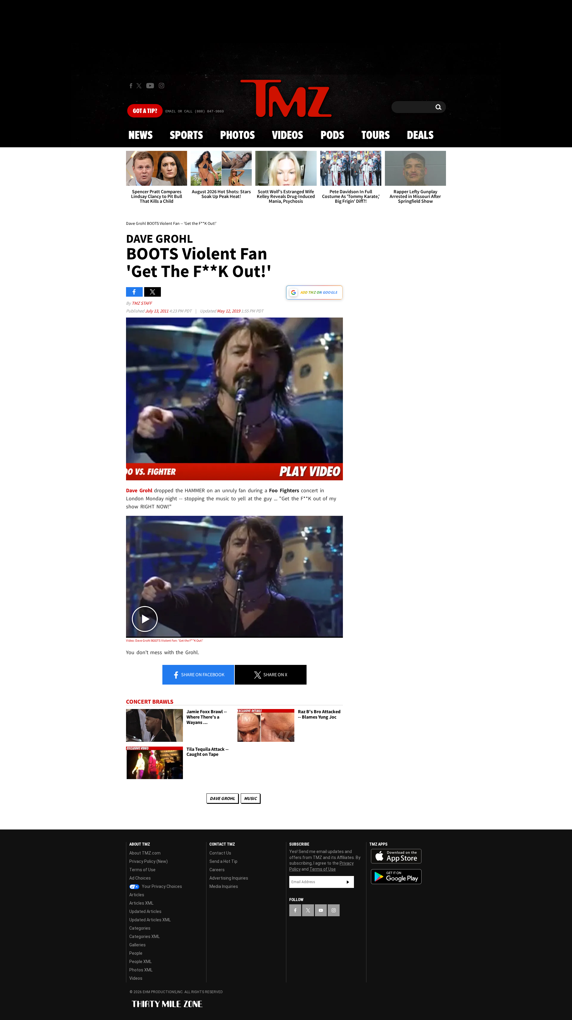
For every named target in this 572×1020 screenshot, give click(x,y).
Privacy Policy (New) (148, 861)
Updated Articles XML (150, 919)
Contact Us (220, 853)
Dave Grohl (222, 798)
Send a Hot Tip (223, 861)
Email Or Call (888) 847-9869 (194, 111)
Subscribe (348, 882)
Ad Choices (140, 878)
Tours (375, 136)
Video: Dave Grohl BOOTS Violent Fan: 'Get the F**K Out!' (164, 640)
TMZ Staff (142, 303)
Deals (420, 136)
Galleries (137, 944)
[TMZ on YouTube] (321, 910)
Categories (139, 928)
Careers (217, 869)
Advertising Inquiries (228, 878)
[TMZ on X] (140, 86)
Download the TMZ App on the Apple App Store (396, 856)
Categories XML (144, 936)
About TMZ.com (145, 853)
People (135, 953)
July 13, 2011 (157, 311)
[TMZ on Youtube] (150, 85)
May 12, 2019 (229, 311)
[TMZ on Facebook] (131, 86)
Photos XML (141, 970)
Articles (136, 894)
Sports (186, 136)
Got (145, 111)
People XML (140, 961)
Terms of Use (142, 869)
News (140, 136)
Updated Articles (145, 911)
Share (202, 674)
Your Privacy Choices (161, 886)
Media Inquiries (223, 886)
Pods (332, 136)
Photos (237, 136)
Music (250, 798)
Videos (287, 136)
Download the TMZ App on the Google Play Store (396, 876)
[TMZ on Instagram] (161, 85)
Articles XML (141, 903)
